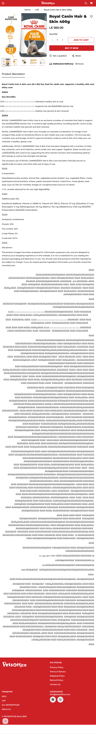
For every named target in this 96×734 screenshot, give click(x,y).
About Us (6, 709)
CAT (37, 10)
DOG (4, 696)
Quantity (53, 34)
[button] (91, 3)
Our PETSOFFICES (10, 705)
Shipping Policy (57, 676)
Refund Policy (56, 680)
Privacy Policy (56, 667)
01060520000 (56, 691)
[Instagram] (60, 700)
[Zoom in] (41, 18)
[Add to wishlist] (91, 16)
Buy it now (71, 48)
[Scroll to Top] (91, 720)
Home (27, 10)
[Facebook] (53, 700)
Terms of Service (58, 671)
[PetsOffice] (48, 3)
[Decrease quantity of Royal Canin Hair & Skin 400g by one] (52, 40)
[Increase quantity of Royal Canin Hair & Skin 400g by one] (62, 40)
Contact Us (55, 684)
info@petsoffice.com (60, 694)
